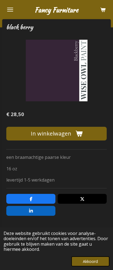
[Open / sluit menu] (10, 9)
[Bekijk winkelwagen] (103, 9)
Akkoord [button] (90, 261)
